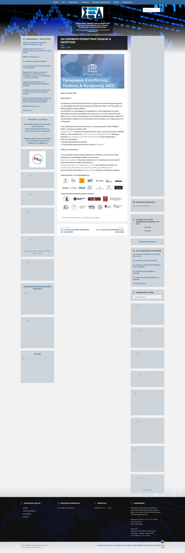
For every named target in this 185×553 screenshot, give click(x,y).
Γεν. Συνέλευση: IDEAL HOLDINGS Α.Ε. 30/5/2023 (75, 230)
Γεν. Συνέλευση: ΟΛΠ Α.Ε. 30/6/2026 (35, 61)
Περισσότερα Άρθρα (139, 283)
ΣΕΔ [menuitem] (63, 2)
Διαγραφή (147, 231)
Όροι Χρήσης (27, 514)
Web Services (147, 490)
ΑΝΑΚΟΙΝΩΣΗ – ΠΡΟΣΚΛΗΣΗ (37, 119)
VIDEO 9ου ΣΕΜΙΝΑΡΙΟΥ (69, 149)
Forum (107, 508)
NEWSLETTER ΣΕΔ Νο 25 (31, 57)
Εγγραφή (147, 227)
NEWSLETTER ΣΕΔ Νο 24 (31, 106)
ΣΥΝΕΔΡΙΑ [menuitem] (85, 2)
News (69, 47)
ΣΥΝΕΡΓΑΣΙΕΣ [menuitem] (73, 2)
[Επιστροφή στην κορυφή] (162, 541)
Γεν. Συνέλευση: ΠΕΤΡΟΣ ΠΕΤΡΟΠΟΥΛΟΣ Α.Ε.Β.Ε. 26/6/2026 (37, 67)
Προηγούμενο (65, 227)
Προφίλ (25, 508)
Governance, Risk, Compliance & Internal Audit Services (37, 252)
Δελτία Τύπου (95, 218)
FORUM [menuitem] (116, 2)
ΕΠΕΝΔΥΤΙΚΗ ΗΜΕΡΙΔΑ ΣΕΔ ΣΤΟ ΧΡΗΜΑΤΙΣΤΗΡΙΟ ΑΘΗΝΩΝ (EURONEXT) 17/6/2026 (36, 84)
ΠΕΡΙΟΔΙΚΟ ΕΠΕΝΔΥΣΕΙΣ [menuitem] (101, 2)
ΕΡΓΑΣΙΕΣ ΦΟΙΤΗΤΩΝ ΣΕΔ (147, 242)
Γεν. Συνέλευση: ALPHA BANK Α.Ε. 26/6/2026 (144, 272)
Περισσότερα (27, 110)
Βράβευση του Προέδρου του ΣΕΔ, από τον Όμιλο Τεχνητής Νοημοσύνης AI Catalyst (37, 92)
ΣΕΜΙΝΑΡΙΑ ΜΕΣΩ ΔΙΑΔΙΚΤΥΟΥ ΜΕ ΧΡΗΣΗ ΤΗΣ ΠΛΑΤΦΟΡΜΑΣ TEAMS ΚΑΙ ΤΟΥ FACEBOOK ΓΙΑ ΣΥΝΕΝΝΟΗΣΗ (37, 141)
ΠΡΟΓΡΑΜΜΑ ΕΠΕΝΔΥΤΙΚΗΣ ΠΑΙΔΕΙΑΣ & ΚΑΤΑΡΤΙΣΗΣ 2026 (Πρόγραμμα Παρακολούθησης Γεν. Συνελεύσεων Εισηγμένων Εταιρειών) (37, 127)
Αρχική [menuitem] (55, 2)
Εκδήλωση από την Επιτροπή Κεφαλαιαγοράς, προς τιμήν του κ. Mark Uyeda (37, 50)
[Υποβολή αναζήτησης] (162, 10)
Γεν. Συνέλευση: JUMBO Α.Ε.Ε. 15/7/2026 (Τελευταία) (146, 255)
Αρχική (63, 47)
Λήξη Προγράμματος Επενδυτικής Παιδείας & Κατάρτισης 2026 (35, 43)
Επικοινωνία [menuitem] (127, 2)
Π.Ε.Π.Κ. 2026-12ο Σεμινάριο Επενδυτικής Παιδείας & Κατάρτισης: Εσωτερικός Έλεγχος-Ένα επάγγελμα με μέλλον (37, 100)
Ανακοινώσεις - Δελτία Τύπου (81, 218)
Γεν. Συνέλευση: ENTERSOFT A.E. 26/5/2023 (110, 230)
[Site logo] (92, 18)
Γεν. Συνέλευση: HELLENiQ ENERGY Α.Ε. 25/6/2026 (146, 278)
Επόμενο (121, 227)
